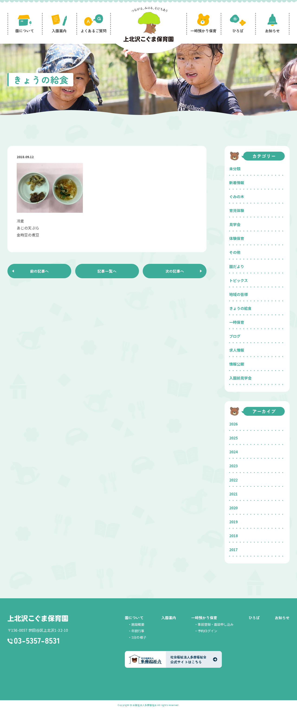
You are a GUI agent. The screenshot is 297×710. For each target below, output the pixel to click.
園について (134, 617)
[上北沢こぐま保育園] (148, 25)
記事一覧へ (106, 271)
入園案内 (168, 617)
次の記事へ (174, 271)
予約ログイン (207, 630)
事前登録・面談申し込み (215, 624)
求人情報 (236, 350)
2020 (233, 507)
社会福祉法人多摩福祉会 (143, 705)
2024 (233, 452)
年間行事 (137, 630)
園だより (236, 266)
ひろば (254, 617)
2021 (233, 494)
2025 (233, 438)
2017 (233, 549)
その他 (234, 252)
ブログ (234, 336)
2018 (233, 535)
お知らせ (282, 617)
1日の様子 (138, 637)
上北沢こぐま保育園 (37, 618)
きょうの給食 (240, 308)
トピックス (238, 280)
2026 (233, 424)
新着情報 (236, 182)
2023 (233, 465)
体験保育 (236, 238)
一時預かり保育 (204, 617)
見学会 (234, 224)
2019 (233, 521)
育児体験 (236, 210)
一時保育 (236, 322)
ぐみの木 (236, 196)
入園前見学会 (240, 378)
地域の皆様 (238, 294)
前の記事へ (39, 271)
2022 (233, 480)
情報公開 (236, 364)
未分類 (234, 168)
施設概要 (137, 624)
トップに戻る (286, 701)
